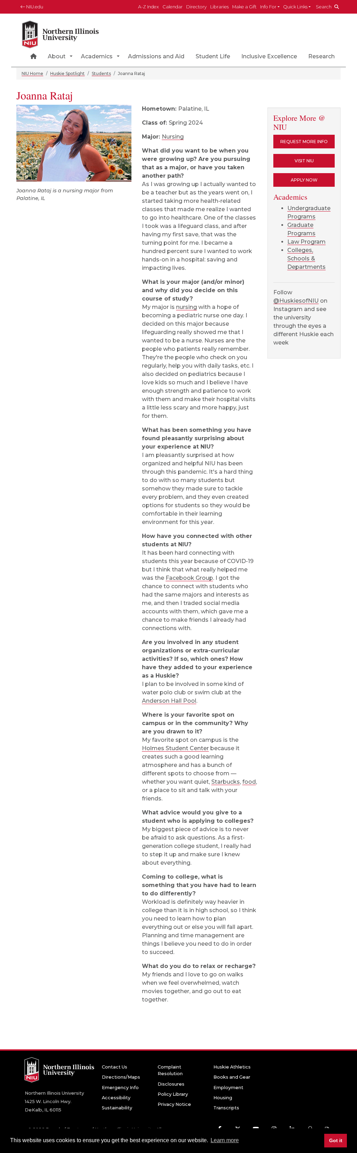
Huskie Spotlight (67, 73)
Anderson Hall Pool (169, 700)
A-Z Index (148, 6)
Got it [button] (335, 1140)
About (57, 56)
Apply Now (304, 180)
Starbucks (225, 781)
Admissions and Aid (156, 56)
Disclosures (171, 1084)
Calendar (172, 6)
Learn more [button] (225, 1140)
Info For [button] (268, 6)
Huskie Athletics (232, 1067)
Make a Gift (244, 6)
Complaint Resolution (170, 1070)
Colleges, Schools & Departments (306, 258)
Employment (228, 1087)
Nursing (173, 136)
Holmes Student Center (175, 748)
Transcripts (226, 1107)
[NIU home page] (60, 33)
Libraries (219, 6)
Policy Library (173, 1094)
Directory (196, 6)
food (249, 781)
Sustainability (117, 1107)
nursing (186, 307)
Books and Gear (231, 1077)
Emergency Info (120, 1087)
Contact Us (114, 1067)
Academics (97, 56)
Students (101, 73)
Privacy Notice (174, 1104)
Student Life (213, 56)
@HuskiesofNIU (296, 300)
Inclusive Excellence (269, 56)
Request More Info (304, 141)
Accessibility (116, 1097)
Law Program (306, 241)
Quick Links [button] (295, 6)
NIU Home (32, 73)
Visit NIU (304, 160)
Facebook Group (189, 578)
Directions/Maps (121, 1077)
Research (321, 56)
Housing (222, 1097)
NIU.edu (34, 6)
